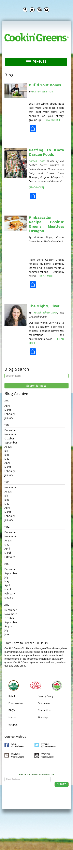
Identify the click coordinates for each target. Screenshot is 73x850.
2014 (6, 527)
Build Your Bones (45, 85)
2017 (6, 400)
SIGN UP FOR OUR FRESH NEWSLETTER (36, 775)
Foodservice (16, 703)
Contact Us (44, 710)
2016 (6, 425)
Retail (12, 696)
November (10, 434)
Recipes (13, 724)
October (9, 438)
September (10, 442)
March (8, 410)
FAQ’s (12, 710)
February (9, 414)
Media (12, 717)
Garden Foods (37, 161)
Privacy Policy (45, 696)
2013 (6, 563)
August (8, 446)
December (10, 430)
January (8, 418)
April (7, 406)
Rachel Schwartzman (46, 312)
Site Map (43, 717)
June (6, 454)
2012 (6, 604)
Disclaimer (44, 703)
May (6, 459)
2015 (6, 482)
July (6, 450)
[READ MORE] (52, 120)
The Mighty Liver (44, 306)
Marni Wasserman (42, 91)
